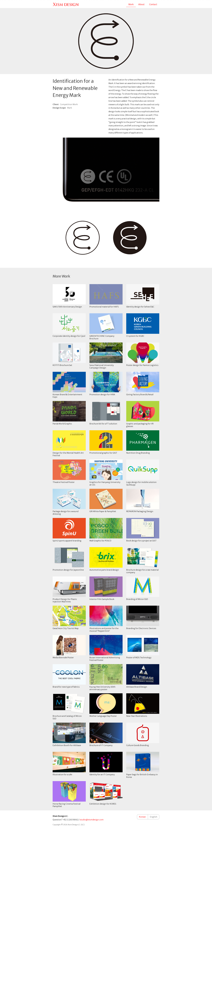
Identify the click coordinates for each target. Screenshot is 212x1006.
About (141, 4)
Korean (142, 817)
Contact (153, 4)
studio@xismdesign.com (92, 819)
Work (131, 4)
